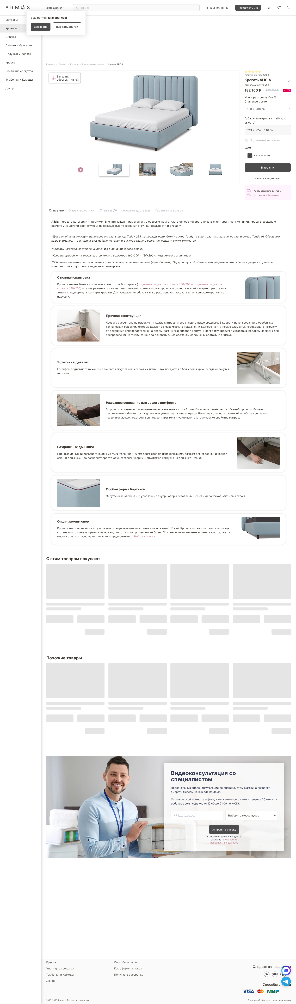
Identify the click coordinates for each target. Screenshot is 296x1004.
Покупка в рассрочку (128, 974)
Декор (9, 88)
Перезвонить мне (248, 7)
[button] (80, 169)
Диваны (10, 36)
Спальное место (256, 101)
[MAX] (286, 970)
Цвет (248, 147)
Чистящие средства (19, 71)
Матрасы (11, 19)
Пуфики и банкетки (18, 45)
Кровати (11, 28)
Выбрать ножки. (145, 536)
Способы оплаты (125, 962)
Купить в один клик (268, 178)
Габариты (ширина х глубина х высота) (265, 120)
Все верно (40, 26)
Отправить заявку (224, 829)
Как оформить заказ (128, 968)
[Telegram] (286, 981)
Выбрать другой (67, 26)
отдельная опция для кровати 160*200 (164, 284)
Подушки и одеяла (18, 54)
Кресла (10, 62)
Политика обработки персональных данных (269, 1000)
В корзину (268, 167)
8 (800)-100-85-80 (217, 7)
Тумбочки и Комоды (19, 79)
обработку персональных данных (223, 841)
